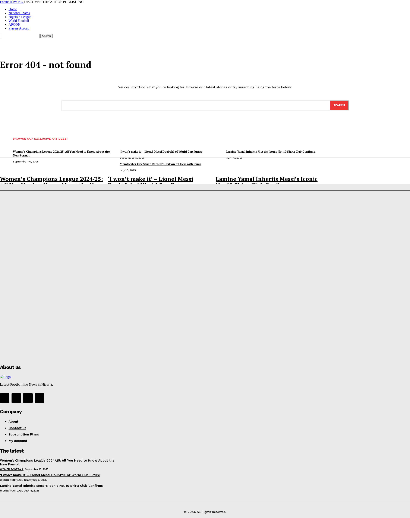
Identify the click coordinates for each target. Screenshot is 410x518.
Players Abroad (19, 28)
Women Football (11, 469)
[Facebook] (4, 398)
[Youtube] (39, 398)
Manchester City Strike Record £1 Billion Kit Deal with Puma (160, 164)
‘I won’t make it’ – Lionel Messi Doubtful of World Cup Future (150, 182)
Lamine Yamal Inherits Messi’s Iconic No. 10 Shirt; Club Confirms (267, 182)
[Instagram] (16, 398)
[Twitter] (27, 398)
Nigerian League (20, 17)
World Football (19, 20)
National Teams (19, 13)
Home (13, 9)
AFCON (14, 24)
